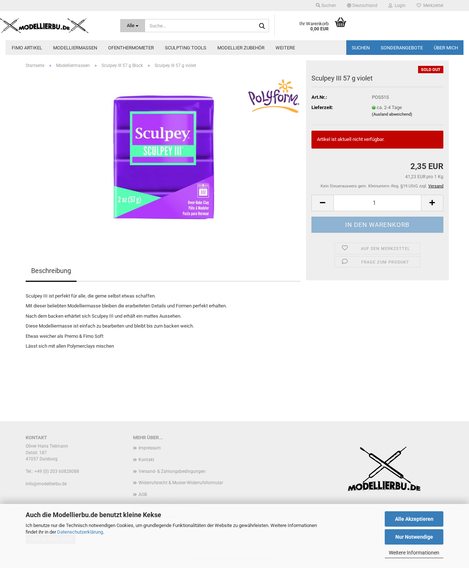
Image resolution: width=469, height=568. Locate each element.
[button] (362, 5)
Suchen (361, 48)
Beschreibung (51, 270)
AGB (143, 494)
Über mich (446, 48)
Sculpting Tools (185, 48)
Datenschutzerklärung (80, 532)
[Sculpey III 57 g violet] (163, 156)
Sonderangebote (402, 48)
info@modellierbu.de (46, 483)
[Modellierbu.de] (54, 25)
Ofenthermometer (131, 48)
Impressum (150, 448)
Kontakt (146, 459)
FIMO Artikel (27, 48)
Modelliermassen (75, 48)
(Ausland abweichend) (392, 114)
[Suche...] (262, 26)
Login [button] (399, 5)
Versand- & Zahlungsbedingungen (172, 471)
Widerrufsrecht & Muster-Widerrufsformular (181, 482)
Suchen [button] (328, 5)
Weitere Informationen (414, 553)
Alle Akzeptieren (414, 519)
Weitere (285, 48)
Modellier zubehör (241, 48)
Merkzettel (432, 5)
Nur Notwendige (414, 537)
